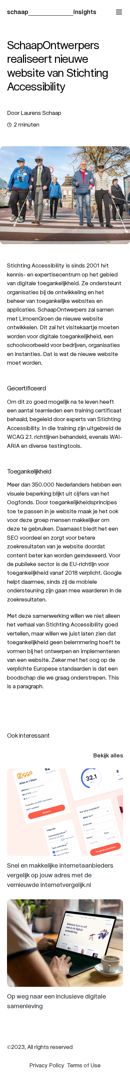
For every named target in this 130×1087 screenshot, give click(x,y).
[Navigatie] (119, 12)
